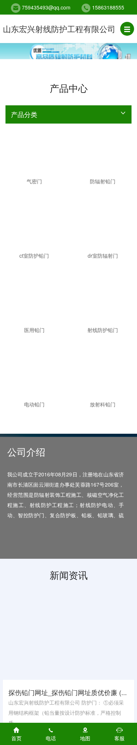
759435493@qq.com (46, 7)
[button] (127, 29)
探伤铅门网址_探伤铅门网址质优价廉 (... (67, 692)
